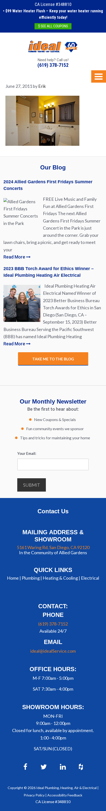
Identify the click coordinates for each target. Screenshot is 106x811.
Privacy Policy (34, 795)
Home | (14, 578)
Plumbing (31, 578)
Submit (31, 485)
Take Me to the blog (53, 359)
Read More (14, 256)
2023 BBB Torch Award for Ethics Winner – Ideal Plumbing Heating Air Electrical (48, 272)
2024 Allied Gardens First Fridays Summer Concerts (47, 185)
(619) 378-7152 (53, 65)
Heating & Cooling (60, 578)
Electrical (90, 578)
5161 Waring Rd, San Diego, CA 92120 (53, 547)
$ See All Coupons (53, 26)
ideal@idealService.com (53, 651)
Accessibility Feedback (64, 795)
